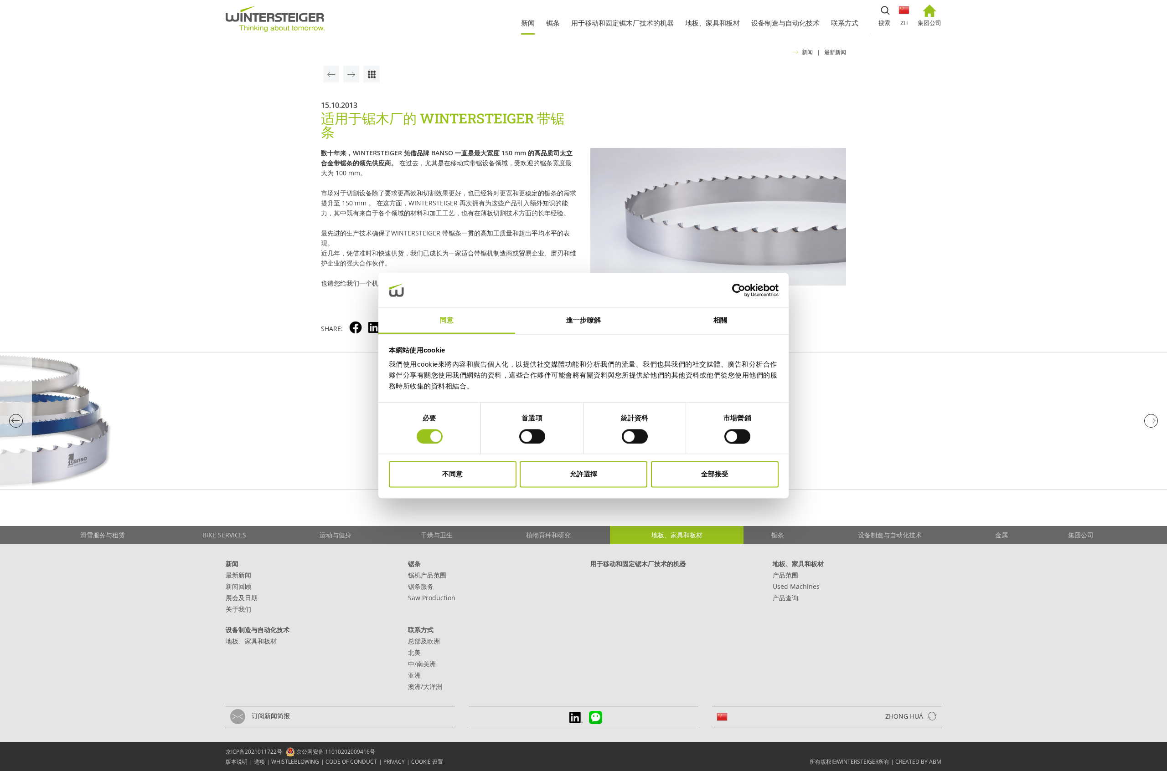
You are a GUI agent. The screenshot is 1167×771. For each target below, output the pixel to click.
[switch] (532, 436)
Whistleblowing (295, 762)
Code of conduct (351, 762)
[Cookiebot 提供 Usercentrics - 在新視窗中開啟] (739, 290)
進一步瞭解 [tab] (583, 320)
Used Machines (796, 586)
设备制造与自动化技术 (257, 629)
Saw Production (431, 597)
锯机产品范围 (427, 575)
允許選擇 (583, 474)
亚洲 (414, 675)
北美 (414, 652)
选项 (259, 762)
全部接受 (714, 474)
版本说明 (237, 762)
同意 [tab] (447, 320)
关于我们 (238, 609)
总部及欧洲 (424, 641)
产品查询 (785, 597)
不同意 (452, 474)
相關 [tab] (720, 320)
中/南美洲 (422, 663)
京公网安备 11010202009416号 (335, 752)
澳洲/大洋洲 (425, 686)
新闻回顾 (238, 586)
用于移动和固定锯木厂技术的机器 (638, 563)
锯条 (414, 563)
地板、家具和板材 (798, 563)
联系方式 (421, 629)
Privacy (394, 762)
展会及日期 (242, 597)
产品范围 (785, 575)
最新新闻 (835, 52)
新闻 (807, 52)
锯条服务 (421, 586)
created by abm (918, 762)
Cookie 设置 (427, 762)
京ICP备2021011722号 (254, 752)
